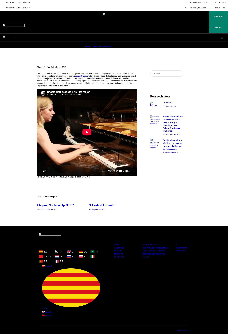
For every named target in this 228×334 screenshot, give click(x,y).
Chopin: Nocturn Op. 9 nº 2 (55, 205)
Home (87, 46)
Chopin (40, 67)
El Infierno (168, 103)
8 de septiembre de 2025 (171, 152)
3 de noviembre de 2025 (171, 135)
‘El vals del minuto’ (102, 205)
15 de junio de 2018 (97, 209)
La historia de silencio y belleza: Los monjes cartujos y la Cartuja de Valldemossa (172, 144)
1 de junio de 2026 (169, 106)
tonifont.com (182, 330)
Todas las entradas (101, 46)
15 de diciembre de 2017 (47, 209)
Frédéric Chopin (80, 76)
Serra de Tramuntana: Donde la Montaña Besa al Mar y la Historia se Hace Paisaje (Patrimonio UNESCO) (173, 123)
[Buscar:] (166, 73)
